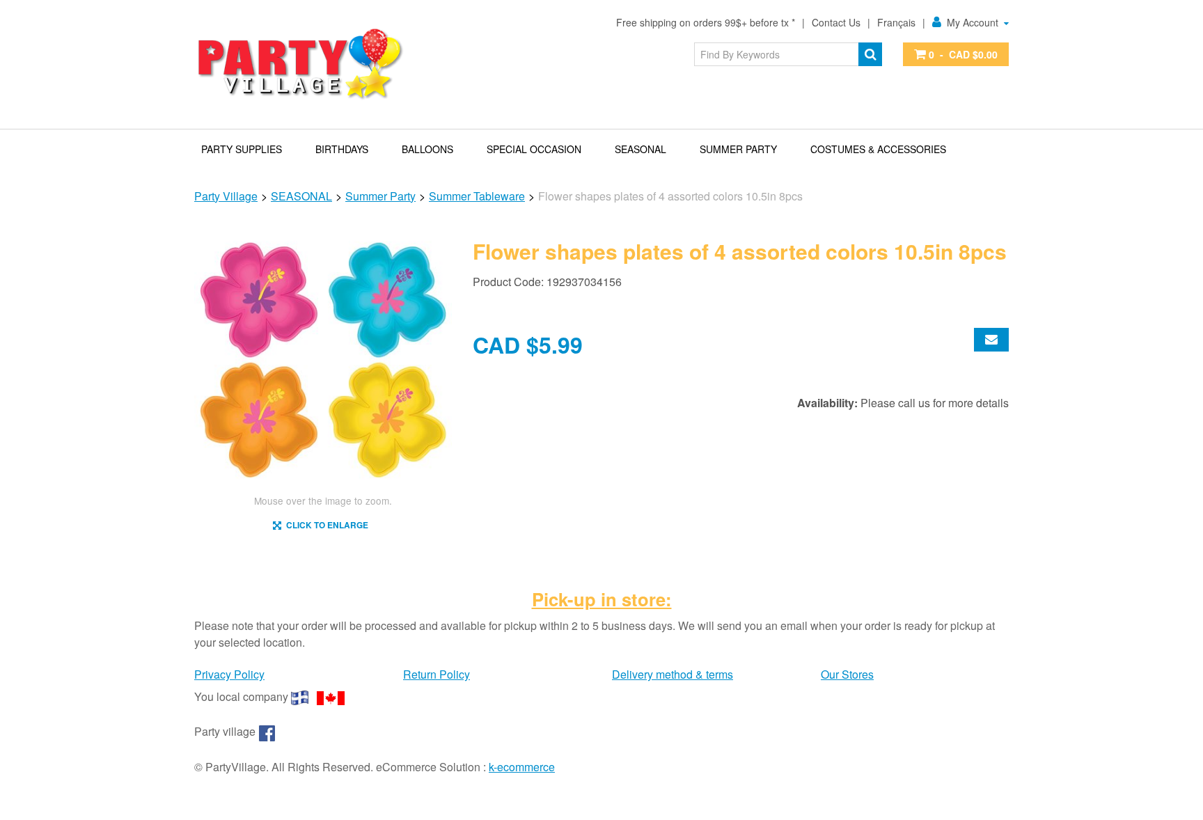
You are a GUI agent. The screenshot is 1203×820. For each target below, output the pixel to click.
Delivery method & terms (672, 674)
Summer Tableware (477, 196)
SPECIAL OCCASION (534, 149)
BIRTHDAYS (341, 149)
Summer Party (738, 149)
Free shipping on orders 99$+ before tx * (705, 22)
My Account (972, 22)
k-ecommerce (522, 767)
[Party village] (299, 64)
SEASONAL (640, 149)
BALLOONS (427, 149)
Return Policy (436, 674)
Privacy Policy (229, 674)
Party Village (226, 196)
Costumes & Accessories (878, 149)
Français (896, 22)
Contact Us (836, 22)
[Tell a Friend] (991, 340)
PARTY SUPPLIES (241, 149)
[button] (956, 54)
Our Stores (847, 674)
